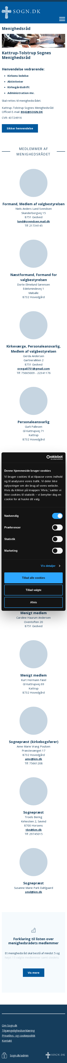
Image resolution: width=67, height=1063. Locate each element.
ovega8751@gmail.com (33, 368)
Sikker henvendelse (20, 128)
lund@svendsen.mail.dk (33, 221)
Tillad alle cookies (33, 577)
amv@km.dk (33, 759)
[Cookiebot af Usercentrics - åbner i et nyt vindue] (47, 457)
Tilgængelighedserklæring (18, 1030)
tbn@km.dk (33, 830)
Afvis (33, 602)
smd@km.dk (33, 892)
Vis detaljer (48, 565)
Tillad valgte (33, 590)
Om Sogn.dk (9, 1025)
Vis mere (33, 972)
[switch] (57, 527)
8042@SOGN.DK (32, 112)
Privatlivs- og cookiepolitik (18, 1035)
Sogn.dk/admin (19, 1055)
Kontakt (7, 1040)
